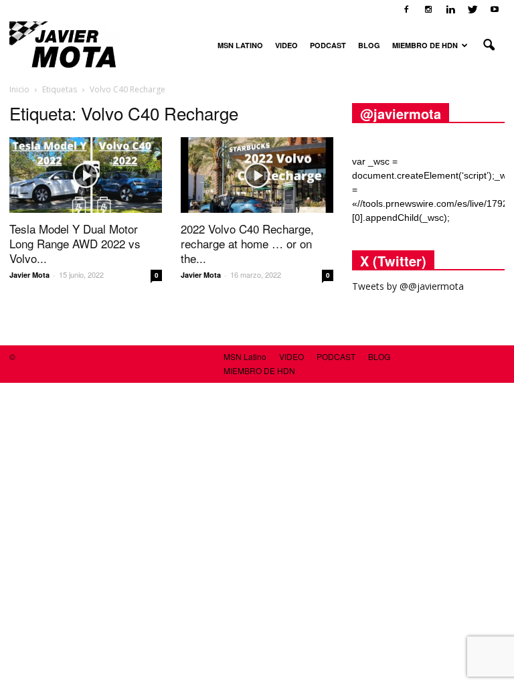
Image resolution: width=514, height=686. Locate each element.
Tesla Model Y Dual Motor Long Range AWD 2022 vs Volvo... (75, 243)
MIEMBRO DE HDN (425, 45)
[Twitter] (472, 9)
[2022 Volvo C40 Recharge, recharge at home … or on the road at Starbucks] (257, 175)
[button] (489, 45)
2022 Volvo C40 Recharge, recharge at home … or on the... (247, 243)
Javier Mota (29, 275)
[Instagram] (428, 9)
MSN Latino (240, 45)
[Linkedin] (450, 9)
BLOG (369, 45)
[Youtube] (495, 9)
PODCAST (328, 45)
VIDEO (286, 45)
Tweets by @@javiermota (408, 286)
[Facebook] (406, 9)
